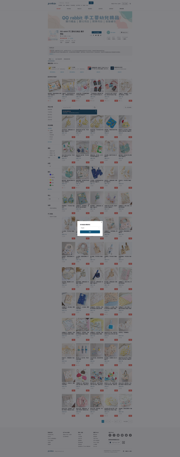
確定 (90, 232)
